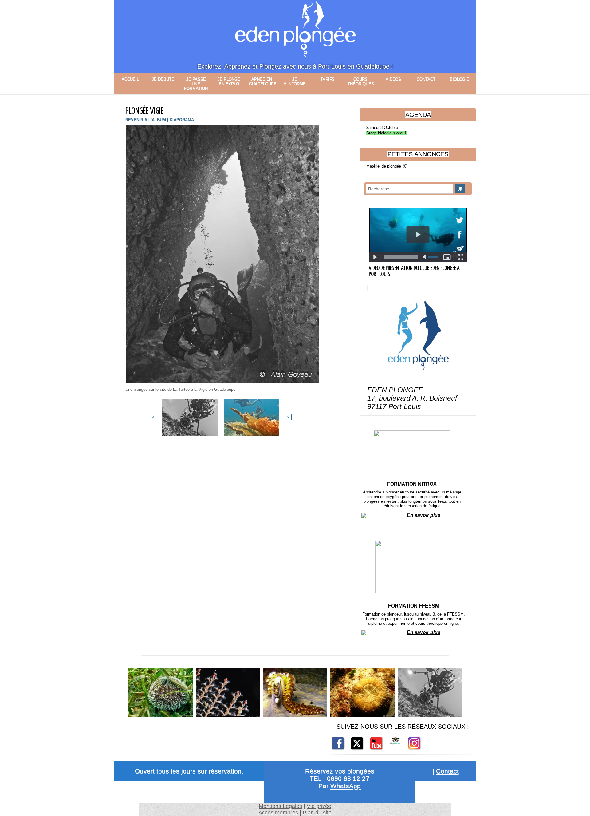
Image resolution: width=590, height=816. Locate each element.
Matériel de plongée (383, 166)
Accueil (130, 79)
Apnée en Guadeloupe (263, 81)
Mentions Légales (280, 806)
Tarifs (328, 79)
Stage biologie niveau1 (386, 133)
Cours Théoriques (361, 81)
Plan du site (317, 813)
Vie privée (319, 806)
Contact (426, 79)
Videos (393, 79)
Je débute (163, 79)
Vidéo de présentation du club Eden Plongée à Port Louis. (414, 271)
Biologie (459, 79)
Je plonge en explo (229, 81)
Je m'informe (294, 81)
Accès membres (278, 813)
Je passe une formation (196, 84)
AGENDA (418, 114)
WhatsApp (345, 785)
